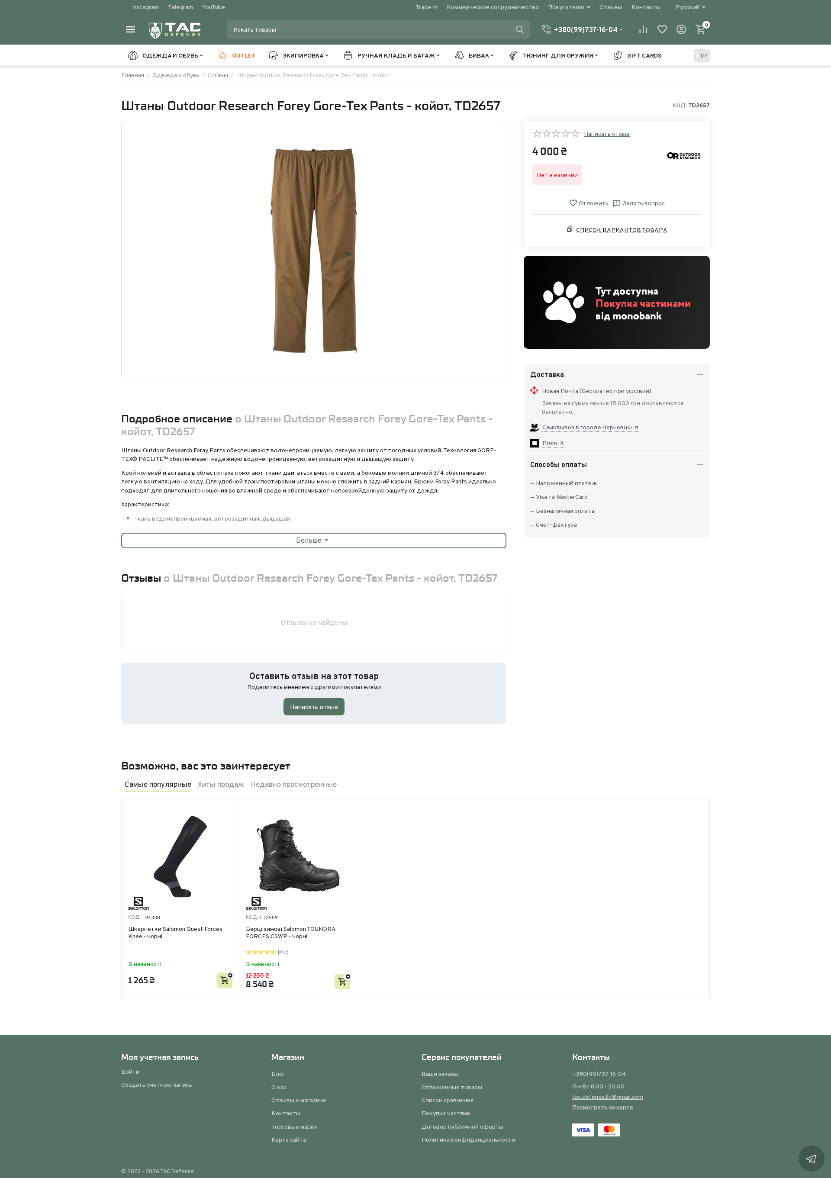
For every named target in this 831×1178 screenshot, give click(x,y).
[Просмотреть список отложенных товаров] (662, 29)
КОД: (680, 105)
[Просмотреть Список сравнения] (643, 29)
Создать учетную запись (156, 1084)
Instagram (145, 7)
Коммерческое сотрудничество (493, 7)
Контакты (645, 7)
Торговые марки (294, 1126)
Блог (278, 1073)
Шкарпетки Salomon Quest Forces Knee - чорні (175, 932)
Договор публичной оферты (462, 1126)
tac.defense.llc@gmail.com (607, 1096)
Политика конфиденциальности (468, 1139)
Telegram (180, 7)
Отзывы (610, 7)
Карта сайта (288, 1139)
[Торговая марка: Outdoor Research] (684, 155)
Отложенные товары (452, 1087)
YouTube (213, 7)
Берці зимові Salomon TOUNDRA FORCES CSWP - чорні (290, 932)
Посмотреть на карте (602, 1107)
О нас (279, 1087)
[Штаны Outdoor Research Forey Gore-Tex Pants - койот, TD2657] (313, 250)
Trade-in (427, 7)
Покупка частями (446, 1113)
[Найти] (520, 29)
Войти (130, 1071)
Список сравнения (447, 1100)
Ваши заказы (440, 1073)
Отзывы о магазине (298, 1100)
